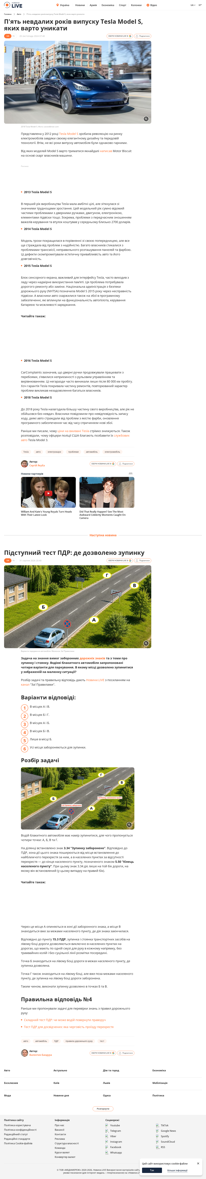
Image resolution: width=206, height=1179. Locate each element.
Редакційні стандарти (17, 1138)
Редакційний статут (16, 1134)
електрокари (54, 451)
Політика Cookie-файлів (18, 1143)
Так (152, 1170)
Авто (19, 14)
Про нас (59, 1125)
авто (38, 451)
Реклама (60, 1138)
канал (25, 684)
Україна (64, 5)
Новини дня (61, 1095)
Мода (7, 1095)
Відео (153, 5)
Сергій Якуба (37, 465)
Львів (106, 1083)
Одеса (107, 1095)
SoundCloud (168, 1141)
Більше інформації (177, 1170)
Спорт (122, 5)
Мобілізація (159, 1083)
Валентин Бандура (40, 1055)
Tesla (26, 451)
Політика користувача (17, 1125)
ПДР (56, 1041)
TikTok (164, 1125)
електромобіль (112, 451)
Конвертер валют (65, 1157)
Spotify (165, 1136)
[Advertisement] (76, 175)
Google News (168, 1130)
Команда (60, 1148)
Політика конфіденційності (20, 1129)
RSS (163, 1147)
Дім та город (111, 1070)
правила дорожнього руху (79, 1041)
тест (102, 1041)
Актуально (60, 1070)
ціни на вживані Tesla (73, 431)
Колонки (136, 5)
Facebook (115, 1147)
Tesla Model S (68, 134)
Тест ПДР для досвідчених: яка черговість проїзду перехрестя (69, 1027)
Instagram (116, 1141)
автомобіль (92, 451)
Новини (80, 5)
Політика (158, 1095)
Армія (93, 5)
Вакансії (59, 1129)
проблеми (73, 451)
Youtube (115, 1125)
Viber (113, 1136)
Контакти (60, 1134)
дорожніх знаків (92, 658)
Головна (7, 14)
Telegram (115, 1130)
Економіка (108, 5)
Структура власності (67, 1143)
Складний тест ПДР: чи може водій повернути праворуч (65, 1020)
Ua (192, 5)
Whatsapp (116, 1152)
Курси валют (62, 1152)
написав (106, 151)
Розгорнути (103, 1108)
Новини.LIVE (95, 680)
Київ (56, 1083)
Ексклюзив (11, 1083)
